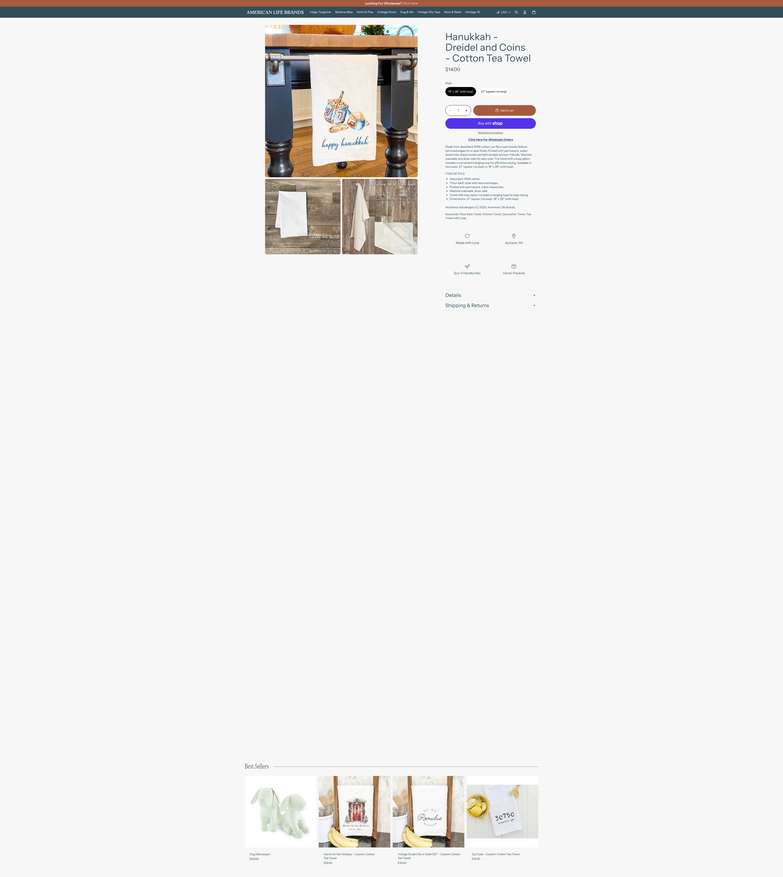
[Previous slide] (251, 811)
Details (453, 295)
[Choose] (310, 841)
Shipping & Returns (467, 305)
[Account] (524, 12)
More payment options (490, 132)
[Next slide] (310, 811)
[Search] (516, 12)
